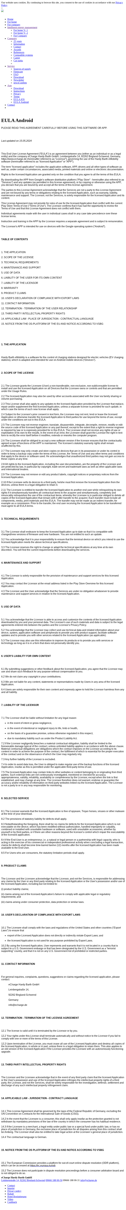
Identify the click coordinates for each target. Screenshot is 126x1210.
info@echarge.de (88, 1180)
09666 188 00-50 (54, 1180)
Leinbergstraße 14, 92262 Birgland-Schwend (23, 1180)
